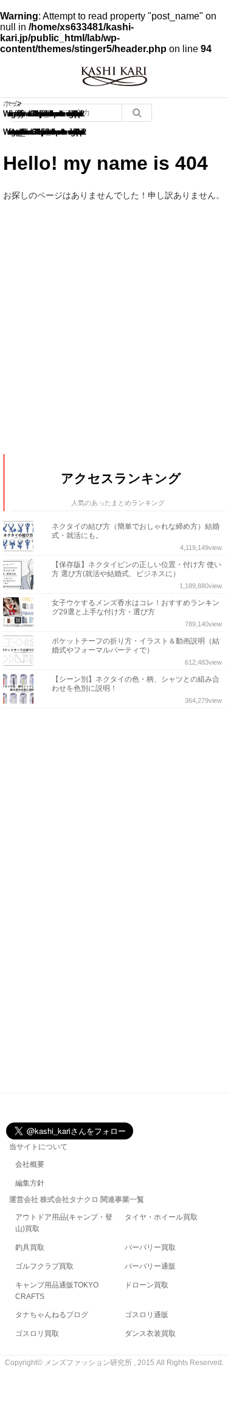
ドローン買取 (146, 1285)
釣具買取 (29, 1247)
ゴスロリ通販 (146, 1314)
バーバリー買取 (150, 1247)
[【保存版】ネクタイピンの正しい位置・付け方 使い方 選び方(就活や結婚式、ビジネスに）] (21, 574)
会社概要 (29, 1164)
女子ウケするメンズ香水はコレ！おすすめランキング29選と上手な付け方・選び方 (135, 608)
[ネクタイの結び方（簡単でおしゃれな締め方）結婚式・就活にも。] (21, 536)
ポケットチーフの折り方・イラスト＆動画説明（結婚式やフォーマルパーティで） (135, 646)
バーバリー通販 (150, 1266)
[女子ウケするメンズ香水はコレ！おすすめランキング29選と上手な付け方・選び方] (21, 612)
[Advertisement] (94, 902)
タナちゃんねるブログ (51, 1314)
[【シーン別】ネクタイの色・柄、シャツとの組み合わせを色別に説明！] (21, 689)
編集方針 (29, 1183)
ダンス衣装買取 (150, 1333)
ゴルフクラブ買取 (44, 1266)
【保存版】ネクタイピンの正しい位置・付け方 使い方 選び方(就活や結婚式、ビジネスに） (136, 569)
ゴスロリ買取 (37, 1333)
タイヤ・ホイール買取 (161, 1217)
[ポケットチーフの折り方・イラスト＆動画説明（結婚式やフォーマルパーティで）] (21, 651)
